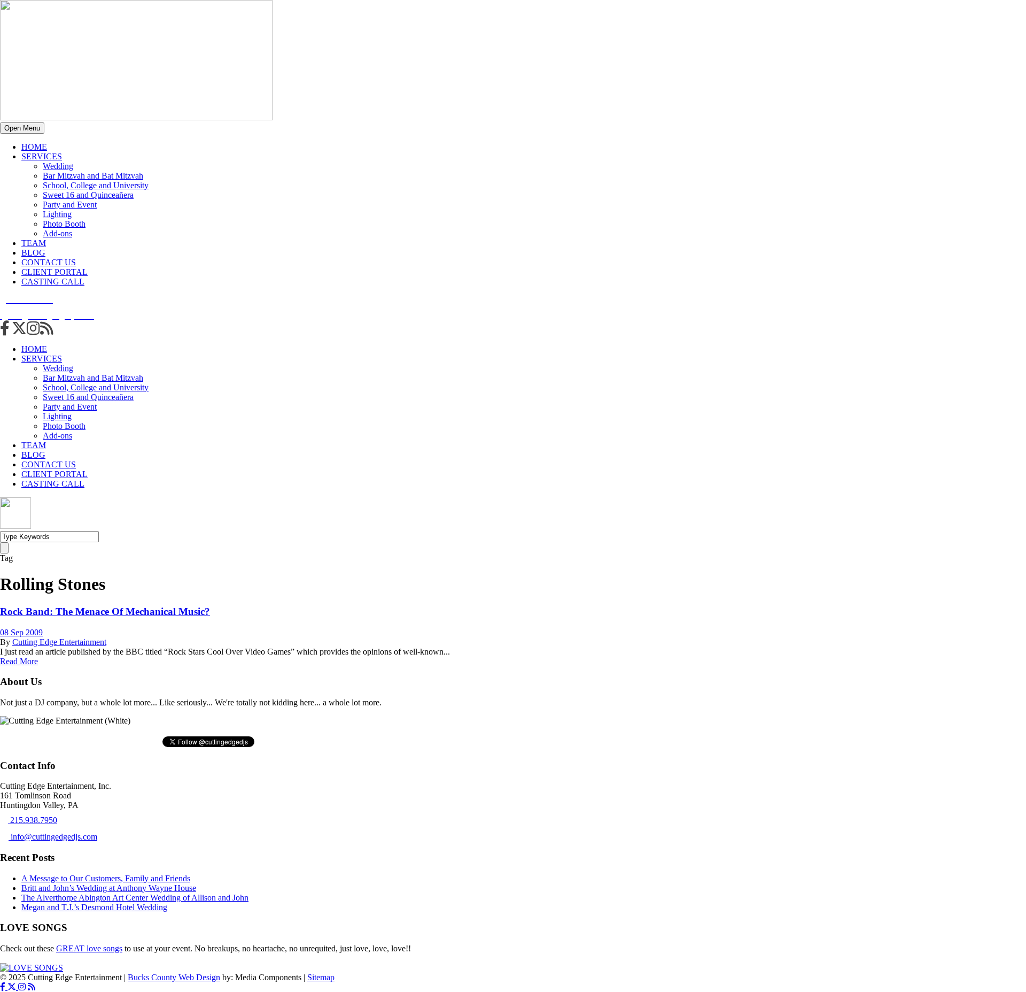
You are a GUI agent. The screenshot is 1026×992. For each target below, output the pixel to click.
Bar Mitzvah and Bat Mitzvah (93, 175)
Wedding (58, 166)
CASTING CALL (52, 281)
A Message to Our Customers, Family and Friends (105, 878)
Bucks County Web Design (174, 977)
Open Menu (22, 128)
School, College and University (96, 185)
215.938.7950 (32, 820)
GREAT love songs (89, 948)
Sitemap (321, 977)
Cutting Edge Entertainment (59, 642)
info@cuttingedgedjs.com (53, 836)
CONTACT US (48, 262)
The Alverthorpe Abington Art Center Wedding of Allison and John (134, 897)
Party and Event (70, 204)
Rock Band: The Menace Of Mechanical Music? (105, 611)
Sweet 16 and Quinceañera (88, 194)
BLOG (33, 252)
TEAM (33, 243)
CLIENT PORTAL (54, 271)
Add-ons (57, 233)
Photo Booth (64, 223)
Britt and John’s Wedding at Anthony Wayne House (108, 888)
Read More (19, 661)
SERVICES (41, 156)
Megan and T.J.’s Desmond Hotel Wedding (94, 907)
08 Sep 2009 (21, 632)
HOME (34, 146)
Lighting (57, 214)
